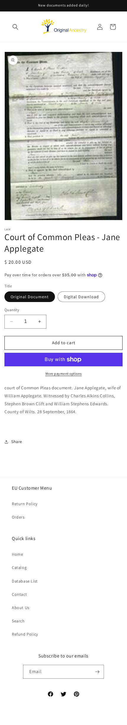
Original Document (30, 296)
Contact (19, 594)
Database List (25, 581)
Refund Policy (25, 634)
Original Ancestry (51, 723)
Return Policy (25, 503)
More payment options (63, 373)
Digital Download (81, 296)
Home (17, 554)
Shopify (96, 723)
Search (18, 621)
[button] (15, 26)
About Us (21, 607)
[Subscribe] (97, 672)
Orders (18, 517)
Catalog (19, 567)
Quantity (11, 309)
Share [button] (16, 441)
